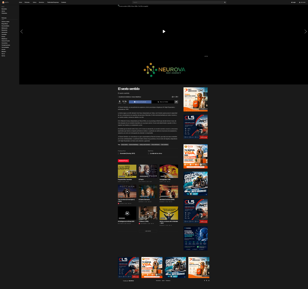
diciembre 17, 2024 (146, 223)
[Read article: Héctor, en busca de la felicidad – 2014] (169, 213)
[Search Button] (225, 2)
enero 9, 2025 (124, 203)
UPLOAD (303, 2)
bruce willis (125, 144)
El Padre (141, 179)
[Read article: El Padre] (148, 171)
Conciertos (4, 43)
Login (294, 2)
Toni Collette (164, 144)
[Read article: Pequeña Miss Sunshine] (127, 171)
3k (151, 181)
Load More (148, 231)
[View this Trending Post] (118, 203)
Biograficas (5, 23)
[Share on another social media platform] (176, 101)
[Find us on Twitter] (206, 280)
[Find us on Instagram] (208, 280)
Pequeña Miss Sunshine (125, 179)
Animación (4, 32)
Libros (3, 11)
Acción (3, 49)
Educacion (4, 30)
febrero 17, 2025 (143, 201)
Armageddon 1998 (165, 179)
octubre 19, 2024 (122, 223)
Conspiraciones (6, 45)
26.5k (150, 201)
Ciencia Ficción (6, 41)
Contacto (63, 2)
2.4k (128, 181)
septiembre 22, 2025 (144, 181)
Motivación (4, 28)
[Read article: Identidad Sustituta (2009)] (169, 191)
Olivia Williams (155, 144)
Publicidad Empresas (53, 2)
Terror (3, 53)
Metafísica (4, 38)
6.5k (169, 181)
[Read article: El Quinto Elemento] (148, 191)
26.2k (130, 203)
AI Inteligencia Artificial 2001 (126, 221)
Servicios (41, 2)
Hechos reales (5, 21)
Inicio (20, 2)
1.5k (171, 225)
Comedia (4, 34)
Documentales (5, 26)
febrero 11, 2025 (164, 225)
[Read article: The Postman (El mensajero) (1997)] (127, 191)
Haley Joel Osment (145, 144)
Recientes (4, 9)
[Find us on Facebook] (204, 280)
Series (3, 55)
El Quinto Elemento (144, 199)
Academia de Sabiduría (125, 96)
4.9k (153, 223)
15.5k (171, 201)
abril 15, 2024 (122, 181)
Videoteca (4, 13)
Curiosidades (5, 47)
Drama (3, 36)
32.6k (129, 223)
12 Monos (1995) (143, 221)
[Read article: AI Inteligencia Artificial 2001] (127, 213)
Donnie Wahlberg (133, 144)
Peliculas (27, 2)
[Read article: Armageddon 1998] (169, 171)
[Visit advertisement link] (163, 71)
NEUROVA (131, 280)
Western (4, 51)
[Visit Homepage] (8, 2)
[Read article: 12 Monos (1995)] (148, 213)
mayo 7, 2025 (163, 181)
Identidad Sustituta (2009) (167, 199)
